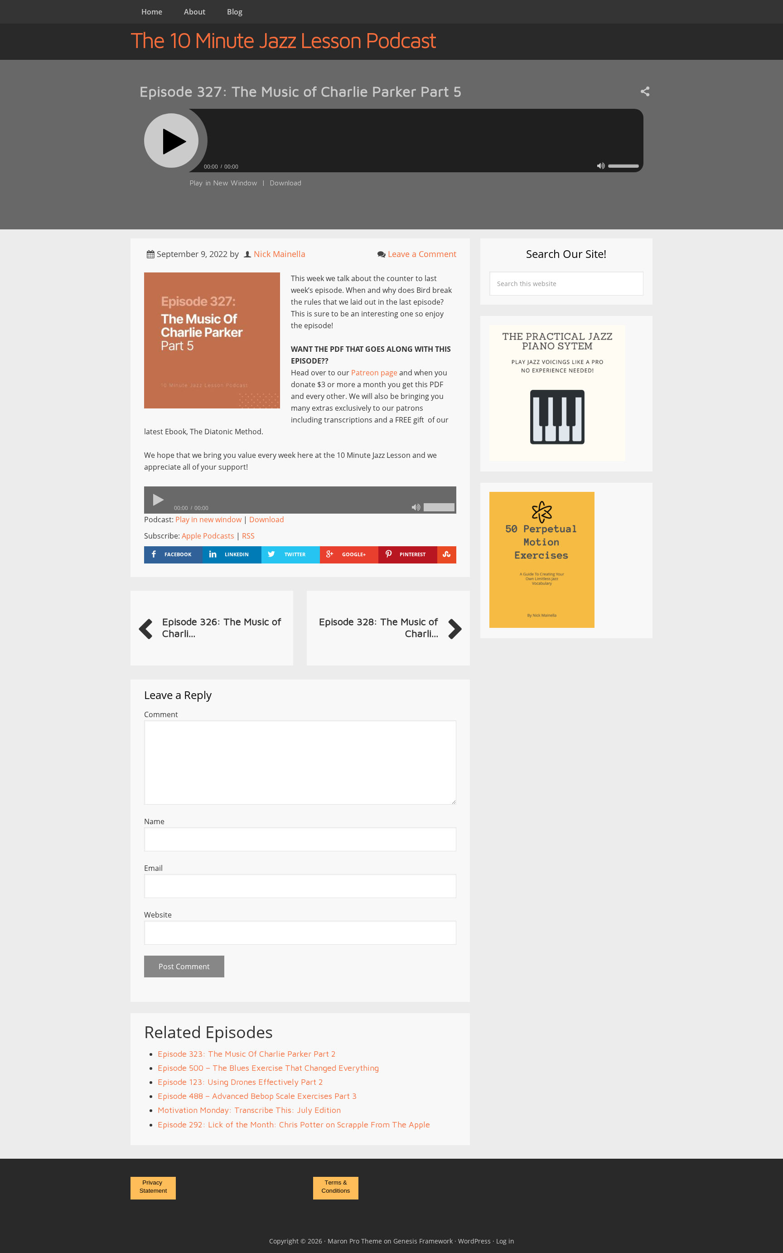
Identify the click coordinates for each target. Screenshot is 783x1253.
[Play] (171, 140)
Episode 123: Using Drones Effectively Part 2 (240, 1082)
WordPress (474, 1241)
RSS (248, 536)
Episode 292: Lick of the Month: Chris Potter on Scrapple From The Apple (294, 1124)
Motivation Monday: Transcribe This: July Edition (249, 1110)
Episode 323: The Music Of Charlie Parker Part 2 (247, 1054)
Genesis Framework (423, 1241)
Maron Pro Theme (355, 1241)
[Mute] (601, 166)
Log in (505, 1241)
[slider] (623, 166)
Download (285, 183)
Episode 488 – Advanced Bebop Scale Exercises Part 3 (257, 1096)
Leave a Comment (422, 253)
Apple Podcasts (208, 536)
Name (154, 821)
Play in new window (208, 520)
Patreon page (374, 373)
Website (158, 915)
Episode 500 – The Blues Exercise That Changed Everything (268, 1068)
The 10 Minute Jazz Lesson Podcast (282, 40)
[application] (391, 164)
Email (153, 868)
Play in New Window (223, 183)
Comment (161, 714)
